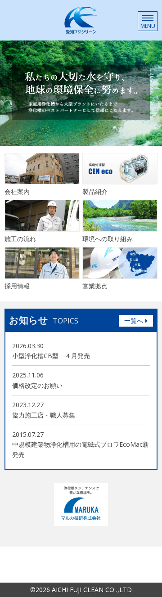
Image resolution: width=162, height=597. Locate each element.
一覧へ (133, 320)
